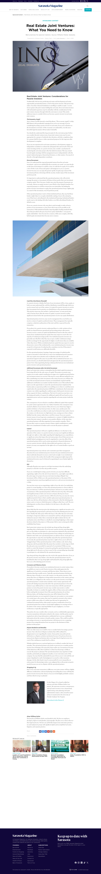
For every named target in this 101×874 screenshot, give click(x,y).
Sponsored (30, 860)
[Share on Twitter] (43, 731)
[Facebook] (81, 1)
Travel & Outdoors (70, 9)
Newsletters (41, 856)
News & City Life (45, 9)
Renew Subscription (44, 849)
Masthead (20, 1)
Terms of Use (31, 862)
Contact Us (36, 1)
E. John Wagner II (60, 38)
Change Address (43, 851)
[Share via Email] (51, 731)
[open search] (87, 6)
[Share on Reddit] (54, 731)
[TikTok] (86, 1)
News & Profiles (17, 856)
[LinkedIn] (84, 1)
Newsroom (30, 856)
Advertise (30, 1)
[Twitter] (87, 1)
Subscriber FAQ (42, 854)
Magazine (79, 9)
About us (15, 1)
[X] (87, 863)
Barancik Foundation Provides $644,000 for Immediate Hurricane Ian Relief (58, 757)
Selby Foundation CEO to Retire (78, 755)
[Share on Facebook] (40, 731)
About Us (30, 847)
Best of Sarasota (14, 9)
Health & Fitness (17, 860)
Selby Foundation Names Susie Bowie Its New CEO (39, 755)
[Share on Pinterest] (48, 731)
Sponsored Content (18, 14)
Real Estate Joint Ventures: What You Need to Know (37, 14)
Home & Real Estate (34, 9)
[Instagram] (82, 1)
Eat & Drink (24, 9)
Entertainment (16, 849)
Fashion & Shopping (18, 851)
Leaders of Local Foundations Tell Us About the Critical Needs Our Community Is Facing (22, 757)
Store (25, 1)
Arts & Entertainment (57, 9)
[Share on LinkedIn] (46, 731)
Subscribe (88, 9)
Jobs (28, 854)
